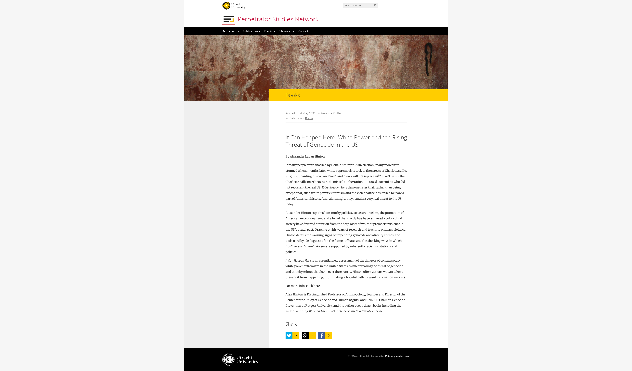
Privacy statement (397, 356)
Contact (303, 31)
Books (309, 118)
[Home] (223, 31)
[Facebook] (321, 335)
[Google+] (305, 335)
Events (268, 31)
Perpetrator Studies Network (278, 19)
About (233, 31)
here (317, 286)
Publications (251, 31)
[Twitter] (289, 335)
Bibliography (286, 31)
